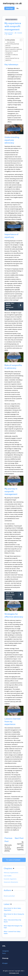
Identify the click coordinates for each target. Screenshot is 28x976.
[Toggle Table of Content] (20, 40)
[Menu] (17, 8)
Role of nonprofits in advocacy (13, 49)
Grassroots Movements (11, 882)
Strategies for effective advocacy (11, 55)
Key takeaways (11, 42)
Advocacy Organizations (11, 19)
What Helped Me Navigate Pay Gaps (13, 926)
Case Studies (7, 876)
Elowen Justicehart (9, 896)
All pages (5, 963)
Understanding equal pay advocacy (12, 44)
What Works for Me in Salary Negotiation (12, 909)
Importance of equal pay (12, 47)
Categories (5, 951)
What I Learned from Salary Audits (12, 932)
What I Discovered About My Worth (12, 921)
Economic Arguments (10, 879)
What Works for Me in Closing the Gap (14, 915)
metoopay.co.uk (12, 3)
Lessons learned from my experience (12, 59)
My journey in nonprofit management (11, 52)
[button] (9, 8)
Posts (4, 953)
